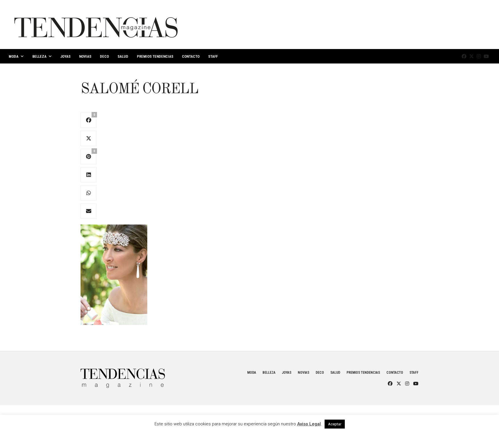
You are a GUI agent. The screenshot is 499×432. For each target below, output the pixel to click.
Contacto (191, 56)
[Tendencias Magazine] (96, 24)
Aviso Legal (309, 424)
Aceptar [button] (334, 424)
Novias (85, 56)
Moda (13, 56)
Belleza (39, 56)
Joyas (65, 56)
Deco (104, 56)
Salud (123, 56)
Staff (213, 56)
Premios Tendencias (155, 56)
